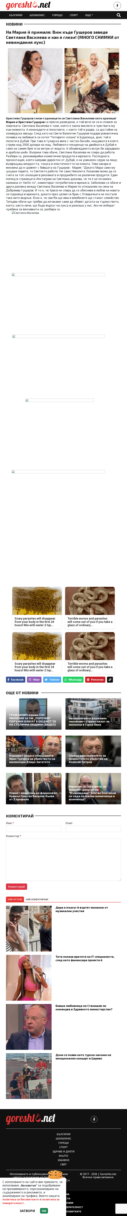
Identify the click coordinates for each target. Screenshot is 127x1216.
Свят (63, 1164)
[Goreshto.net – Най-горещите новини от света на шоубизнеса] (28, 5)
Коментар (13, 836)
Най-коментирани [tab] (37, 899)
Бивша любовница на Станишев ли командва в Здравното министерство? (84, 1007)
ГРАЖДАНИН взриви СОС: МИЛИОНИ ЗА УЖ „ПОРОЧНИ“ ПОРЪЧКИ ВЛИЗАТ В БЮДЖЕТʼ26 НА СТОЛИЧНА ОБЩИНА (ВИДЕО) (32, 719)
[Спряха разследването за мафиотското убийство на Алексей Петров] (93, 751)
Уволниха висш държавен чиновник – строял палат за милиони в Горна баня (89, 721)
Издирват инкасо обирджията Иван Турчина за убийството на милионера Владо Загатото (32, 759)
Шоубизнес (37, 15)
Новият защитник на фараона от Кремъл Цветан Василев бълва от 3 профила (33, 796)
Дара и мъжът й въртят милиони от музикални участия (82, 909)
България (15, 15)
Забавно (63, 1160)
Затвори (27, 1211)
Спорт (74, 15)
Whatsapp (75, 679)
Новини (14, 24)
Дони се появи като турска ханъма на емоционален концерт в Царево (83, 1056)
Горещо (57, 15)
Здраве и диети (64, 1151)
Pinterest (97, 679)
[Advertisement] (34, 555)
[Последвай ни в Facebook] (117, 5)
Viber (36, 679)
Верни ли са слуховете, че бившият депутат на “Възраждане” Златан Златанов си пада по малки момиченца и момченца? (92, 793)
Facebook (17, 679)
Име (10, 823)
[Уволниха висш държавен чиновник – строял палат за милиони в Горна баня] (93, 714)
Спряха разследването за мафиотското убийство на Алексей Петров (88, 759)
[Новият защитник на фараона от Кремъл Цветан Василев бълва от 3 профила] (34, 788)
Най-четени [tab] (15, 899)
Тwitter (54, 679)
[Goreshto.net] (31, 1119)
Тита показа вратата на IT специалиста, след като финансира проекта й (85, 958)
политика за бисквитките (20, 1199)
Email (68, 823)
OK (44, 1211)
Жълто (63, 1155)
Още (88, 15)
